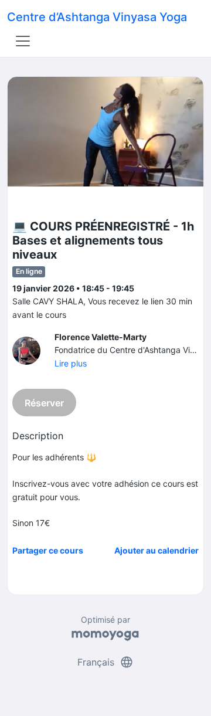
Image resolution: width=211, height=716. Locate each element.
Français (105, 662)
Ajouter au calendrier (156, 550)
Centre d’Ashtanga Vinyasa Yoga (97, 17)
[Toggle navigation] (23, 41)
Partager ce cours (47, 550)
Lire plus (71, 363)
